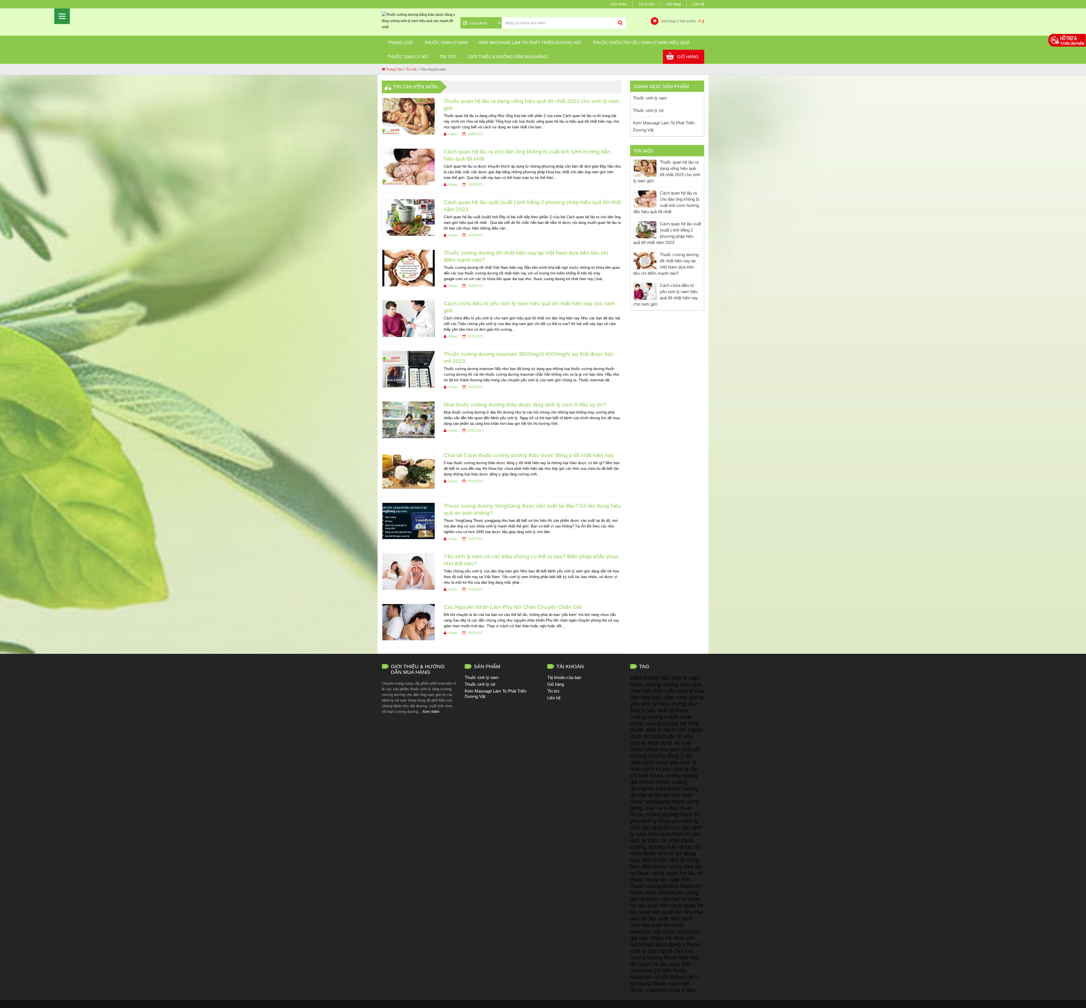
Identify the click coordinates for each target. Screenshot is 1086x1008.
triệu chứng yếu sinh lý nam (665, 678)
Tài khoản (646, 4)
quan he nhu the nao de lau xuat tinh (666, 915)
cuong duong (646, 957)
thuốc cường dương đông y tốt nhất (665, 755)
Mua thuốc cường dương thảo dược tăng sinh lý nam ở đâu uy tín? (525, 405)
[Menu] (62, 16)
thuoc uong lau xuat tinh (660, 879)
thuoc (671, 957)
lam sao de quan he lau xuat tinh (664, 960)
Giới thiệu (619, 4)
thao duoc (654, 944)
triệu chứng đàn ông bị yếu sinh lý (663, 707)
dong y (676, 944)
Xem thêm (431, 712)
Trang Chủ (394, 69)
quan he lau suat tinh (665, 902)
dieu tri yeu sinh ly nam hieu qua (666, 830)
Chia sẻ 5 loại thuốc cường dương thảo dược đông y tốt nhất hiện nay (529, 455)
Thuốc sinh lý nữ (407, 56)
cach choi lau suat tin (661, 921)
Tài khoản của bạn (564, 677)
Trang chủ (400, 42)
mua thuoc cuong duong (660, 811)
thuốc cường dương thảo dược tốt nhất (665, 846)
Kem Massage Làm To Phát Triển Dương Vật (530, 42)
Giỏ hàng (673, 4)
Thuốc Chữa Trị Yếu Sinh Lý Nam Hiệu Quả (641, 42)
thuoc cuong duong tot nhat (664, 723)
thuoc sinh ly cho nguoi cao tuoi (665, 947)
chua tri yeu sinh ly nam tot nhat (665, 837)
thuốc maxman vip (657, 928)
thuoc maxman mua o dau (663, 990)
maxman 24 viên (651, 970)
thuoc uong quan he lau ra (669, 873)
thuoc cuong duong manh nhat (660, 713)
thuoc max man (649, 892)
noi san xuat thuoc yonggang (661, 798)
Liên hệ (698, 4)
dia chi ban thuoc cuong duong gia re (664, 775)
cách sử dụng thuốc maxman (664, 980)
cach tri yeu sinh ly (665, 769)
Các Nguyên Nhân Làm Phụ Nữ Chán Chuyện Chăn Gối (512, 607)
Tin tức (448, 56)
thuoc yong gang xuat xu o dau (664, 804)
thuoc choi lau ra (666, 899)
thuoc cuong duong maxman (666, 886)
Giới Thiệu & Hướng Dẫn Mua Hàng (508, 56)
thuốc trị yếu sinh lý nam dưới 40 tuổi (661, 739)
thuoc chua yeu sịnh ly (658, 749)
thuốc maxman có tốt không (658, 973)
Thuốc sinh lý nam (446, 42)
